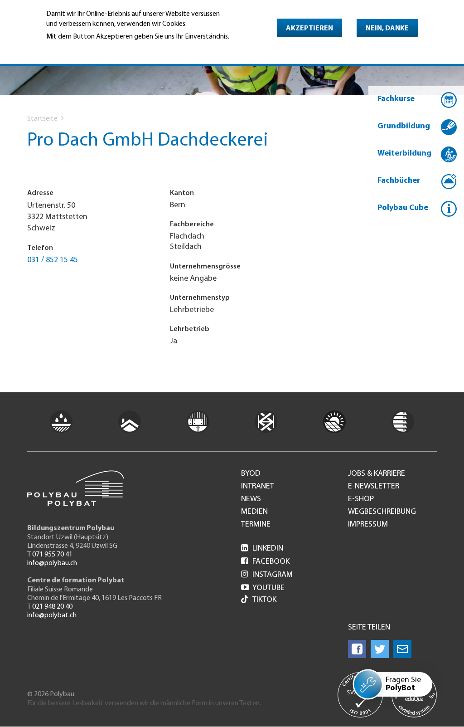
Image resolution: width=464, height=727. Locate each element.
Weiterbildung (404, 154)
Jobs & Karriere (376, 474)
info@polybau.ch (52, 563)
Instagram (267, 575)
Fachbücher (398, 181)
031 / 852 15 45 (52, 260)
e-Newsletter (373, 487)
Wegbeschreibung (382, 512)
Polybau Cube (402, 208)
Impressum (368, 525)
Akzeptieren (309, 28)
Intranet (257, 487)
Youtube (263, 588)
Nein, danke (387, 28)
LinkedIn (262, 549)
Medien (254, 512)
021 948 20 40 (52, 606)
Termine (256, 525)
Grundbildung (403, 126)
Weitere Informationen (85, 49)
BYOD (251, 474)
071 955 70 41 (52, 554)
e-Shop (361, 499)
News (251, 499)
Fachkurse (396, 99)
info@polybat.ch (52, 615)
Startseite (42, 118)
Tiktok (264, 600)
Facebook (265, 562)
